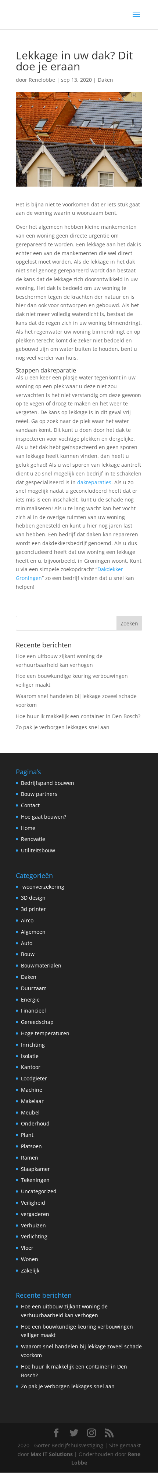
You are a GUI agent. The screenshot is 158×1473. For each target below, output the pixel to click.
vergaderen (35, 1214)
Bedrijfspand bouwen (47, 782)
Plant (27, 1134)
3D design (33, 897)
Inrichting (33, 1044)
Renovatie (33, 838)
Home (28, 827)
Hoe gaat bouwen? (43, 816)
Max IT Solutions (51, 1454)
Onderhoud (35, 1123)
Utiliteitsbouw (38, 850)
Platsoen (31, 1146)
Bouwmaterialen (41, 965)
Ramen (29, 1157)
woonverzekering (42, 886)
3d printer (33, 909)
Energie (30, 999)
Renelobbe (42, 79)
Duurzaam (34, 988)
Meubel (30, 1112)
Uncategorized (39, 1191)
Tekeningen (35, 1179)
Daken (105, 79)
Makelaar (32, 1101)
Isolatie (30, 1056)
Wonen (29, 1259)
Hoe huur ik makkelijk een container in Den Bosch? (78, 716)
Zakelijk (30, 1270)
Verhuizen (33, 1225)
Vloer (27, 1247)
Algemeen (33, 931)
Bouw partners (39, 793)
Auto (26, 943)
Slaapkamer (35, 1168)
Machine (31, 1089)
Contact (30, 805)
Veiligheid (33, 1202)
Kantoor (30, 1067)
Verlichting (34, 1236)
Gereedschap (37, 1021)
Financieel (33, 1010)
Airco (27, 920)
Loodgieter (34, 1078)
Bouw (28, 954)
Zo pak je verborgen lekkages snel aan (62, 727)
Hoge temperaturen (45, 1033)
